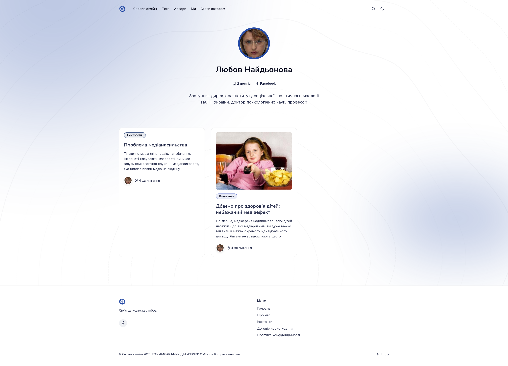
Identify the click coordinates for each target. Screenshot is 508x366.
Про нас (263, 315)
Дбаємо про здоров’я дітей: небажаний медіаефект (248, 209)
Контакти (264, 322)
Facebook (268, 83)
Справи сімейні (145, 9)
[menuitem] (145, 9)
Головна (263, 308)
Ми (193, 9)
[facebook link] (123, 323)
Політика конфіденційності (278, 335)
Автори (180, 9)
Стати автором (213, 9)
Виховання (226, 196)
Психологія (134, 135)
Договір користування (275, 328)
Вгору (385, 354)
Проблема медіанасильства (155, 145)
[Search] (373, 9)
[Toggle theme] (382, 9)
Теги (165, 9)
